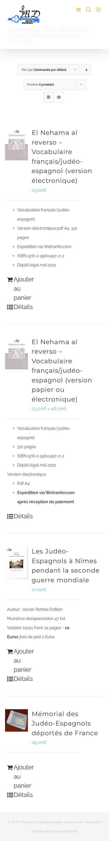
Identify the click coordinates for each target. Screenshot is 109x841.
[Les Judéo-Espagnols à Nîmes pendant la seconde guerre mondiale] (16, 563)
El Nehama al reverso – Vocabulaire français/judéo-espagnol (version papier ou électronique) (62, 370)
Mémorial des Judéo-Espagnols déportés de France (65, 723)
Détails (23, 306)
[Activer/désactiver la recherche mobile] (88, 9)
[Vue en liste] (59, 97)
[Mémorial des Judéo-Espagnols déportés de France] (16, 720)
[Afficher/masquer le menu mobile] (98, 9)
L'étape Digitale (63, 831)
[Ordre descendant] (86, 69)
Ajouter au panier (23, 288)
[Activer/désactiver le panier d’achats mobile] (78, 9)
